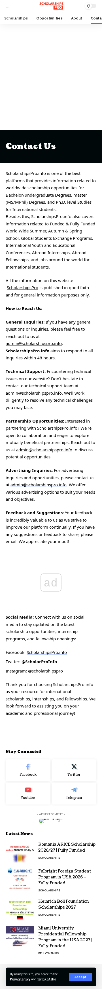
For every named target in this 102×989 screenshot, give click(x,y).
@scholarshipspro (45, 671)
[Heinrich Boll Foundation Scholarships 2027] (20, 909)
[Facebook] (28, 770)
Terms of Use (46, 979)
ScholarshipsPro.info (47, 652)
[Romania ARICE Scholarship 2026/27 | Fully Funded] (20, 852)
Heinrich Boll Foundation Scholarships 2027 (63, 904)
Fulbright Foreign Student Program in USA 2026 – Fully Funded (64, 877)
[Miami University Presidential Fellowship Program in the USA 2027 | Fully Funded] (20, 935)
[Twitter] (74, 770)
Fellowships (48, 953)
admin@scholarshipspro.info (34, 343)
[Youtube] (28, 794)
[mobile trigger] (10, 6)
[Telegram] (74, 794)
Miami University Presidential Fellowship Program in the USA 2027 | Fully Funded (65, 937)
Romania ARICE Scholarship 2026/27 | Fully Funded (66, 847)
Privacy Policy (20, 979)
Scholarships (49, 857)
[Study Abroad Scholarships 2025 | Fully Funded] (51, 6)
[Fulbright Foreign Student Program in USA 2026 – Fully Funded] (20, 878)
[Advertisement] (51, 77)
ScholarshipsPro (22, 287)
